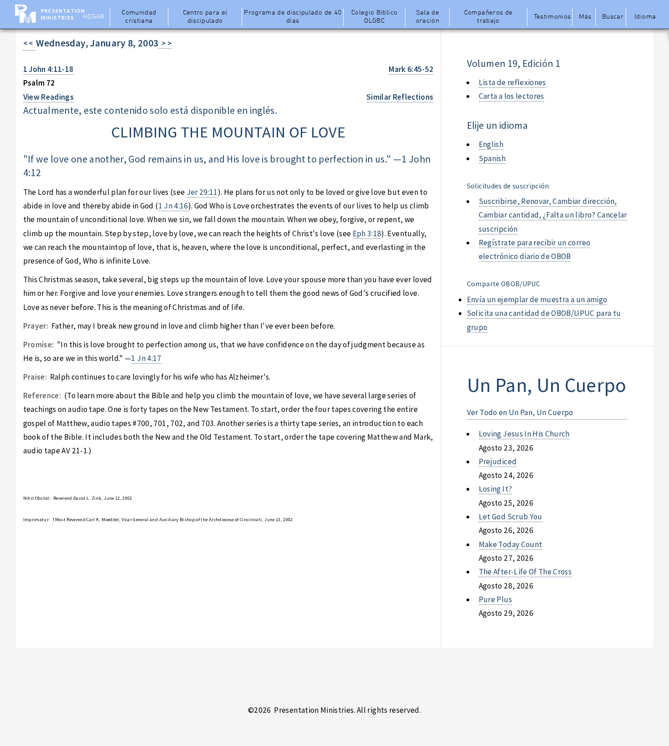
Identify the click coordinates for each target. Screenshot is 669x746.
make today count (510, 544)
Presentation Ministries (63, 14)
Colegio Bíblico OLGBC (374, 17)
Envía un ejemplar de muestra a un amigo (537, 299)
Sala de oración (427, 17)
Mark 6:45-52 (411, 69)
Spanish (492, 158)
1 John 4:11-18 (48, 69)
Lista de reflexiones (512, 82)
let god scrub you (510, 517)
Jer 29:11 (202, 192)
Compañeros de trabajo (488, 17)
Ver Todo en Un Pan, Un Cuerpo (520, 412)
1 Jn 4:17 (146, 358)
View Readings (48, 97)
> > (165, 43)
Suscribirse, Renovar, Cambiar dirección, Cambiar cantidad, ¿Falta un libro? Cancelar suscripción (553, 215)
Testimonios (552, 17)
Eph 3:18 (367, 233)
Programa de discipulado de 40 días (292, 17)
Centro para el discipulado (205, 17)
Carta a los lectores (511, 96)
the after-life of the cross (525, 572)
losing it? (495, 489)
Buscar (612, 17)
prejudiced (498, 462)
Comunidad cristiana (139, 17)
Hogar (94, 17)
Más (585, 17)
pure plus (495, 599)
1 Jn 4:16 (173, 206)
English (491, 144)
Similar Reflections (400, 97)
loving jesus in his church (524, 434)
